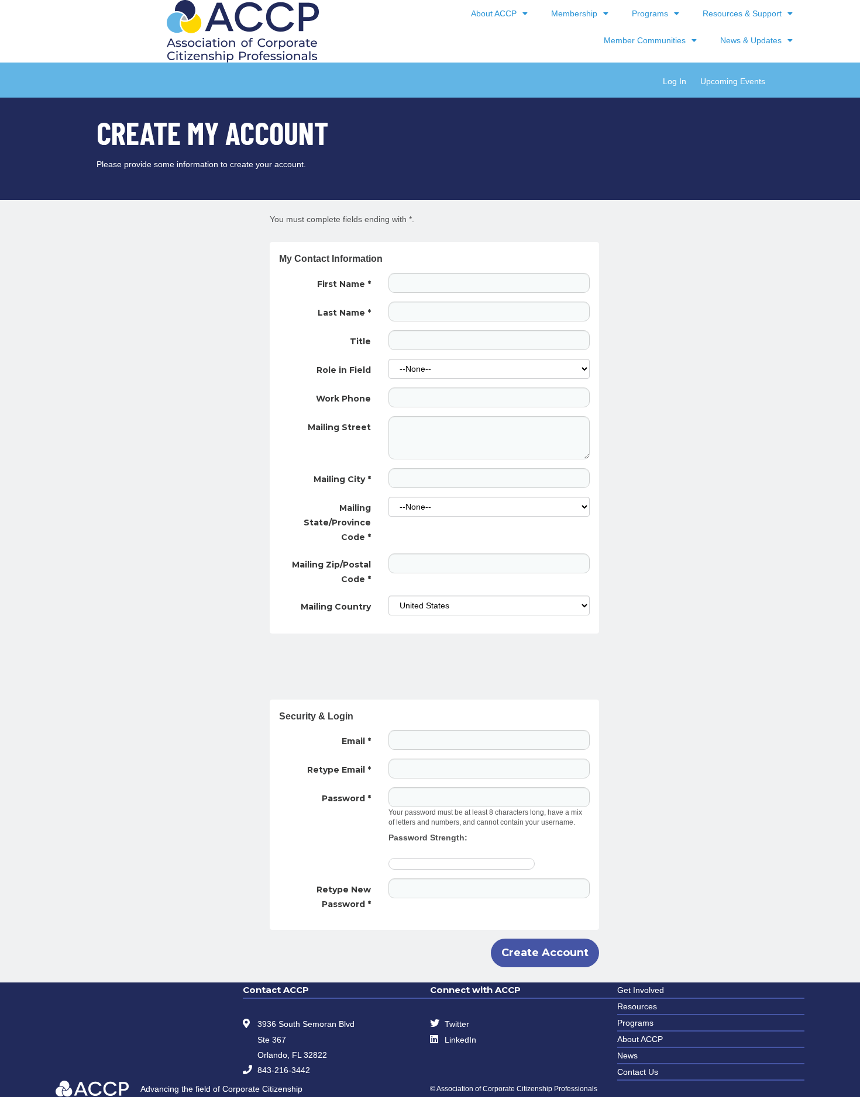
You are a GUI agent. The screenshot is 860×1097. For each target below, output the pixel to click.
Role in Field (344, 370)
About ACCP (494, 13)
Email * (356, 741)
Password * (346, 798)
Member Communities (645, 40)
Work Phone (343, 398)
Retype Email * (339, 769)
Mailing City (342, 479)
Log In (674, 81)
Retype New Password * (344, 896)
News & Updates (751, 40)
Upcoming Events (732, 81)
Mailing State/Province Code (337, 522)
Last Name (344, 312)
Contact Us (637, 1072)
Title (360, 341)
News (627, 1055)
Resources (637, 1006)
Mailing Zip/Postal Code (331, 571)
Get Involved (640, 990)
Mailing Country (336, 606)
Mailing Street (339, 427)
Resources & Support (742, 13)
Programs (650, 13)
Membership (574, 13)
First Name (344, 284)
